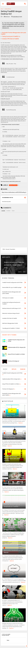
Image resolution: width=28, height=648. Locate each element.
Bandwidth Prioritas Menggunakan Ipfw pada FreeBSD (12, 458)
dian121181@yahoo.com (15, 181)
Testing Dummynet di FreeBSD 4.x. (11, 36)
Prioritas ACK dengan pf (13, 361)
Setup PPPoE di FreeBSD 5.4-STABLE (16, 354)
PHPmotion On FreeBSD (12, 483)
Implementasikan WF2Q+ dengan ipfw (17, 347)
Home (2, 8)
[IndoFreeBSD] (11, 4)
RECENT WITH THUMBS (9, 335)
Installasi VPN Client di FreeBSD (10, 38)
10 (4, 615)
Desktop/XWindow (8, 8)
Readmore (20, 422)
